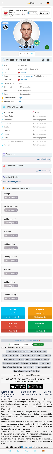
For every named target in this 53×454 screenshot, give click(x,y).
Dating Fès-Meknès (44, 355)
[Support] (43, 451)
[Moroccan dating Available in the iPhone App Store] (18, 385)
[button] (2, 2)
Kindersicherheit (20, 381)
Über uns (30, 379)
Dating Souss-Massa (42, 367)
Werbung (21, 379)
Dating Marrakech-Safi (11, 363)
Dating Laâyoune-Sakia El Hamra (37, 359)
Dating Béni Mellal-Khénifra (16, 351)
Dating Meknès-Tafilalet (29, 363)
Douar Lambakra (26, 76)
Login (41, 3)
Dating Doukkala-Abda (10, 355)
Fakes (21, 375)
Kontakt (31, 381)
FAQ (37, 381)
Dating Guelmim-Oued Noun (14, 359)
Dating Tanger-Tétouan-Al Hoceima (26, 371)
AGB (49, 379)
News (15, 375)
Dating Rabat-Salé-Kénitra (12, 367)
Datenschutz (40, 379)
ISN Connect (26, 447)
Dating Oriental (45, 363)
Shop (28, 375)
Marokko (23, 72)
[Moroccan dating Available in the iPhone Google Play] (35, 385)
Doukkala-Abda (40, 76)
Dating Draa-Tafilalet (27, 355)
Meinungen (35, 375)
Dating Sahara (29, 367)
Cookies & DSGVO (8, 379)
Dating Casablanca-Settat (37, 351)
